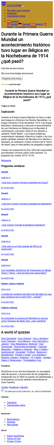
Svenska (21, 27)
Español (14, 21)
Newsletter (12, 424)
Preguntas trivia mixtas (12, 79)
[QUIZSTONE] (4, 5)
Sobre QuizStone (15, 436)
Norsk (33, 27)
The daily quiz (18, 10)
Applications (13, 419)
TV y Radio (36, 357)
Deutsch (26, 24)
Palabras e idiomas (22, 349)
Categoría (12, 13)
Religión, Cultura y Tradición (15, 357)
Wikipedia (6, 160)
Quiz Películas (8, 341)
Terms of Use (14, 438)
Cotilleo (47, 357)
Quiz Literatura (40, 338)
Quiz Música (24, 341)
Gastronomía (7, 352)
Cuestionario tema (16, 16)
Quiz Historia (24, 338)
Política (31, 352)
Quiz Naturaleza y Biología (24, 344)
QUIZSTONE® (14, 5)
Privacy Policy (14, 441)
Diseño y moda (22, 354)
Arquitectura (7, 354)
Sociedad (20, 352)
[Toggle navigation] (23, 6)
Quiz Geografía (8, 338)
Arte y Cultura (40, 349)
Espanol (38, 24)
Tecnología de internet (25, 346)
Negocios (41, 352)
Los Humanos (39, 354)
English (14, 24)
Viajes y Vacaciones (11, 360)
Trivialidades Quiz (32, 360)
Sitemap (11, 422)
